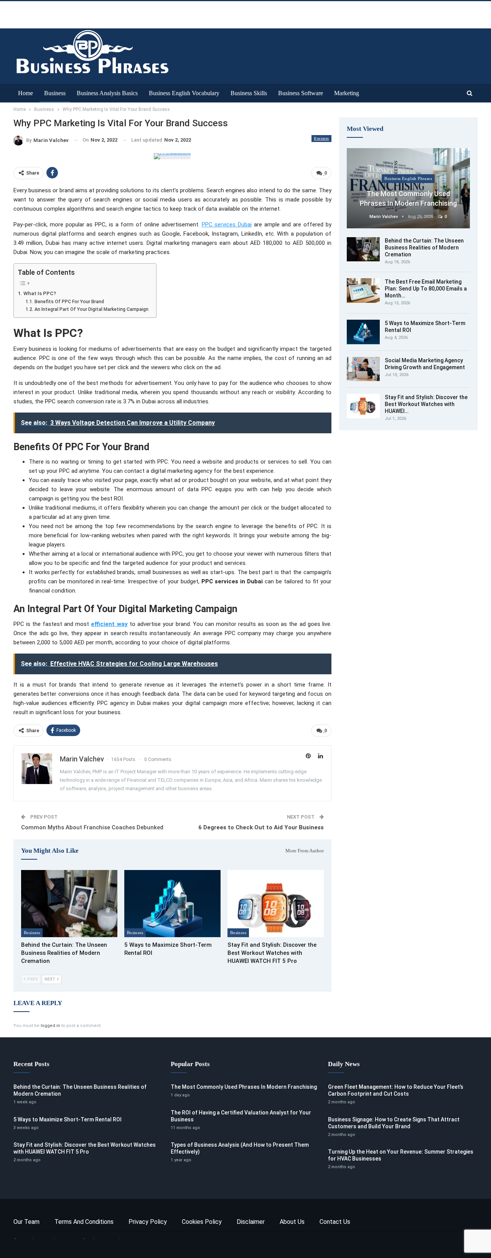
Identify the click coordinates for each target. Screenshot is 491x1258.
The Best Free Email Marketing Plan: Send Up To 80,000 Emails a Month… (426, 289)
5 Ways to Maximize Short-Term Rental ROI (67, 1119)
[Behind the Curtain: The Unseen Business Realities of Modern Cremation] (69, 904)
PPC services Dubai (227, 224)
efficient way (109, 624)
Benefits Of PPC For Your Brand (69, 301)
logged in (50, 1025)
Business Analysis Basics (107, 93)
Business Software (300, 93)
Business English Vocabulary (184, 93)
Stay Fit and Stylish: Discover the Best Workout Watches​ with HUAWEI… (426, 404)
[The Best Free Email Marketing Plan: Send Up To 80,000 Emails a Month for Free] (363, 290)
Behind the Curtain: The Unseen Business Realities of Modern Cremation (424, 248)
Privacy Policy (148, 1221)
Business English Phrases (408, 178)
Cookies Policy (202, 1221)
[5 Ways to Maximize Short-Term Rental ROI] (172, 904)
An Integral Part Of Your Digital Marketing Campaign (91, 309)
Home (25, 93)
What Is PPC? (39, 293)
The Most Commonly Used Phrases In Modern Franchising (244, 1087)
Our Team (26, 1221)
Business (55, 93)
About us (292, 1221)
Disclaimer (251, 1221)
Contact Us (335, 1221)
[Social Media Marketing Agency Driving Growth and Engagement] (363, 369)
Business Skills (249, 93)
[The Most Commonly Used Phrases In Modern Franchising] (408, 188)
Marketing (346, 93)
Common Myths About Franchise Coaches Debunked (92, 827)
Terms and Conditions (84, 1221)
